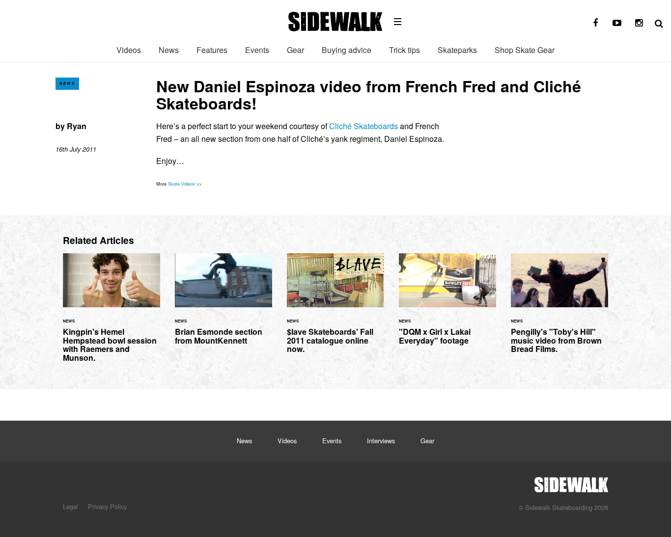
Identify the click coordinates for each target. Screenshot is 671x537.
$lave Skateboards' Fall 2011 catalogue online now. (335, 309)
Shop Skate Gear (525, 49)
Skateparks (457, 49)
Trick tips (404, 49)
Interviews (381, 440)
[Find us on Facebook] (595, 23)
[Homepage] (571, 482)
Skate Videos (181, 184)
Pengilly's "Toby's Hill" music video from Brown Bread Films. (559, 309)
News (169, 49)
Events (257, 49)
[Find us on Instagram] (638, 23)
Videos (128, 49)
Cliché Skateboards (363, 126)
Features (211, 49)
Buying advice (346, 49)
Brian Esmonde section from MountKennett (223, 304)
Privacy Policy (107, 506)
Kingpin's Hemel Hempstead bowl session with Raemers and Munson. (111, 313)
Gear (295, 49)
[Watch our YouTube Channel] (617, 23)
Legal (70, 506)
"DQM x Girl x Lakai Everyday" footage (447, 304)
